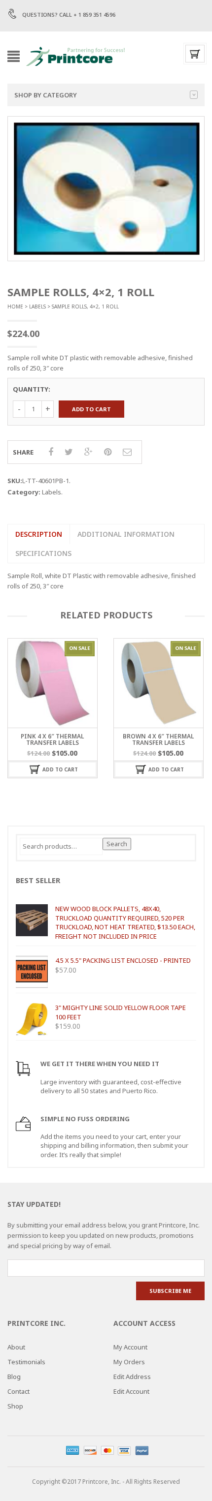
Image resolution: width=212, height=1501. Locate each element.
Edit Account (131, 1391)
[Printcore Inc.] (75, 55)
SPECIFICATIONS (43, 553)
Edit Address (132, 1376)
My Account (130, 1347)
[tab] (38, 534)
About (16, 1347)
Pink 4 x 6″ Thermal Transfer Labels (52, 739)
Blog (14, 1376)
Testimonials (26, 1361)
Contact (18, 1391)
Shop (15, 1406)
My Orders (129, 1361)
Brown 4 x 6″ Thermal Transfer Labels (158, 739)
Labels (37, 306)
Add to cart (91, 409)
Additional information (126, 534)
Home (15, 306)
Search (116, 843)
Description (38, 534)
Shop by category (45, 95)
